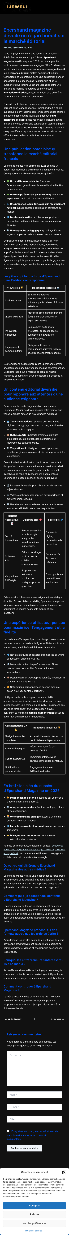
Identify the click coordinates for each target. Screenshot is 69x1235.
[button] (64, 1172)
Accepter (34, 1205)
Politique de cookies (33, 1230)
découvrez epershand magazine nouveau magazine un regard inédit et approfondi (34, 849)
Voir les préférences (34, 1223)
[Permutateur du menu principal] (62, 7)
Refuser (34, 1214)
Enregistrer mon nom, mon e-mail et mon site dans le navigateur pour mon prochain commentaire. (32, 1135)
